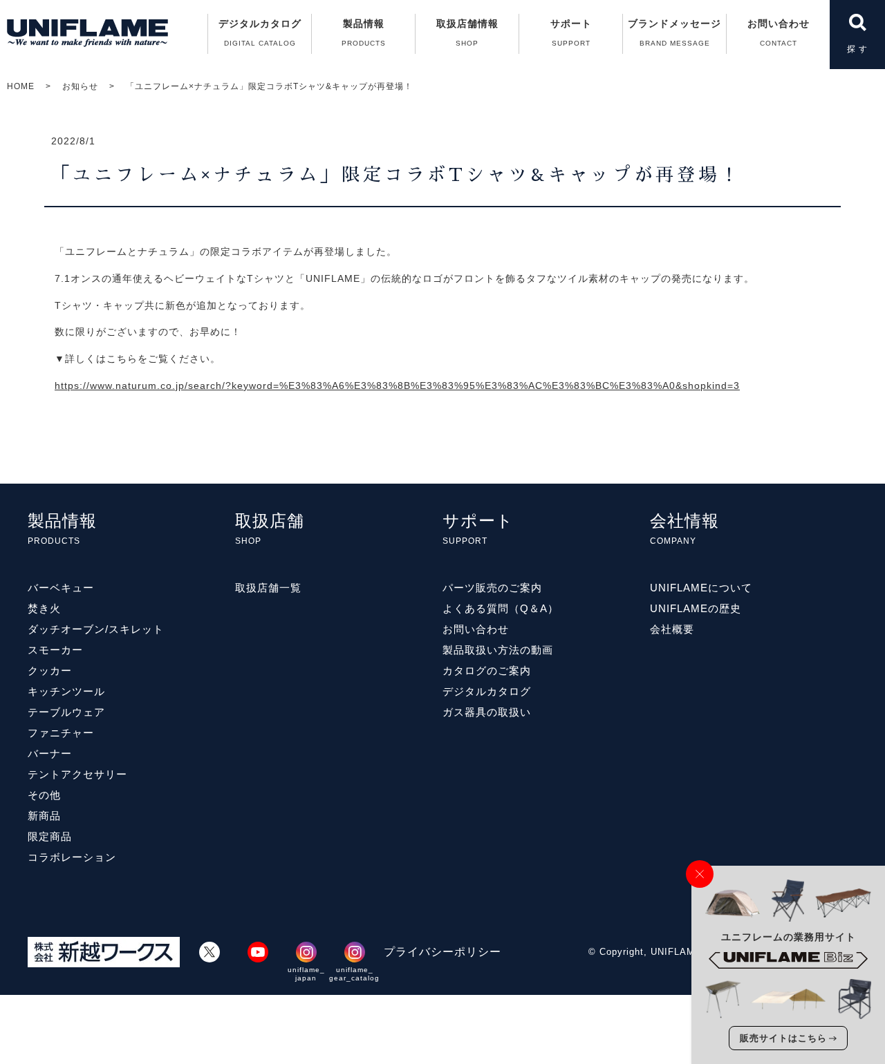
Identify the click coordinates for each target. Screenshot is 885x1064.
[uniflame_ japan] (306, 952)
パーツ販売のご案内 (492, 587)
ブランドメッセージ (674, 32)
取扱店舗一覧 (268, 587)
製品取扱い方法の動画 (497, 650)
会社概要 (672, 629)
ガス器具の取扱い (486, 712)
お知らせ (80, 86)
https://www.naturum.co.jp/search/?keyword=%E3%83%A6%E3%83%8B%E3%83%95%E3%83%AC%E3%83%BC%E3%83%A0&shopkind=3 (397, 385)
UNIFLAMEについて (701, 587)
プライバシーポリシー (442, 952)
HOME (21, 86)
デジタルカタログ (259, 32)
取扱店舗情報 (467, 32)
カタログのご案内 (486, 670)
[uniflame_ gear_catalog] (354, 952)
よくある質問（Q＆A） (500, 608)
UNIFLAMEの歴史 (695, 608)
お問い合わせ (778, 32)
